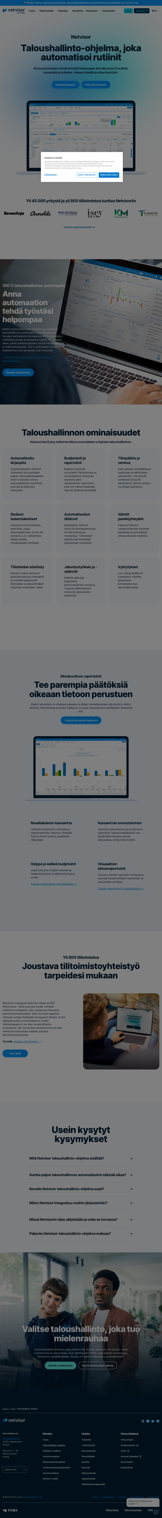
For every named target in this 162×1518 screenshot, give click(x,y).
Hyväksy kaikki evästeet (109, 175)
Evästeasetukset (51, 175)
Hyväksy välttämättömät (86, 175)
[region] (82, 167)
